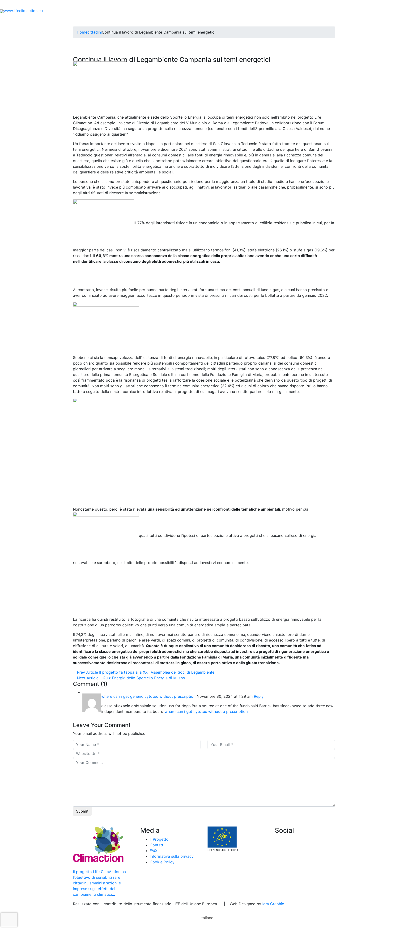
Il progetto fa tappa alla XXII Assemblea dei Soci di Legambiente (145, 672)
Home (69, 19)
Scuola (118, 19)
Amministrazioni (214, 19)
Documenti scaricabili (90, 4)
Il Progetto (92, 19)
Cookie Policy (162, 862)
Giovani (164, 19)
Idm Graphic (273, 903)
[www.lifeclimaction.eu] (21, 11)
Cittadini (139, 19)
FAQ (142, 4)
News (40, 4)
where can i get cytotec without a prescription (206, 711)
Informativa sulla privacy (172, 856)
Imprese (185, 19)
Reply (259, 696)
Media (300, 19)
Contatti (124, 4)
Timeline (280, 19)
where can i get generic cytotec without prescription (148, 696)
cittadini (94, 32)
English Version (330, 19)
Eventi (58, 4)
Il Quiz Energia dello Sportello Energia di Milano (131, 678)
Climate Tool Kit (250, 19)
